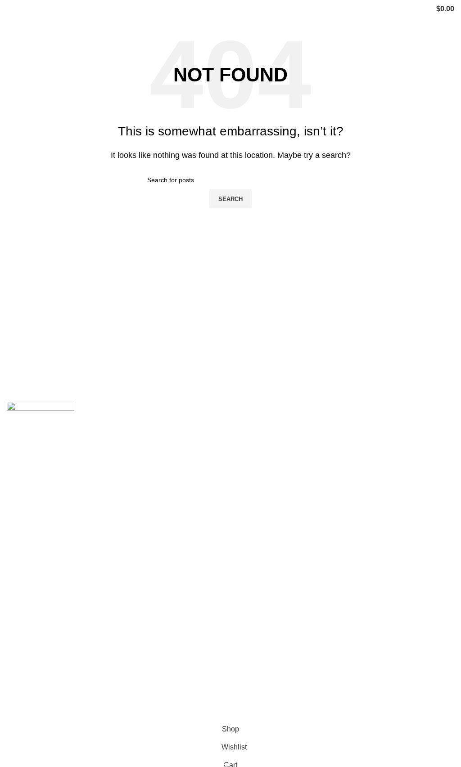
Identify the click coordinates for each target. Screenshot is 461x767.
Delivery (250, 653)
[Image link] (40, 422)
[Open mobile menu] (10, 9)
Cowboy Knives (262, 425)
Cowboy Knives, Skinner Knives (288, 442)
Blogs (16, 687)
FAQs (16, 669)
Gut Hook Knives (264, 576)
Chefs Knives (258, 593)
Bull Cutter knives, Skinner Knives (291, 526)
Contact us (24, 653)
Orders (248, 669)
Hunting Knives (261, 560)
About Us (21, 636)
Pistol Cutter (256, 543)
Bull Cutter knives (265, 459)
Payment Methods (266, 687)
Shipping (251, 636)
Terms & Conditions (268, 703)
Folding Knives (261, 509)
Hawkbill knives (262, 476)
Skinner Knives (261, 492)
